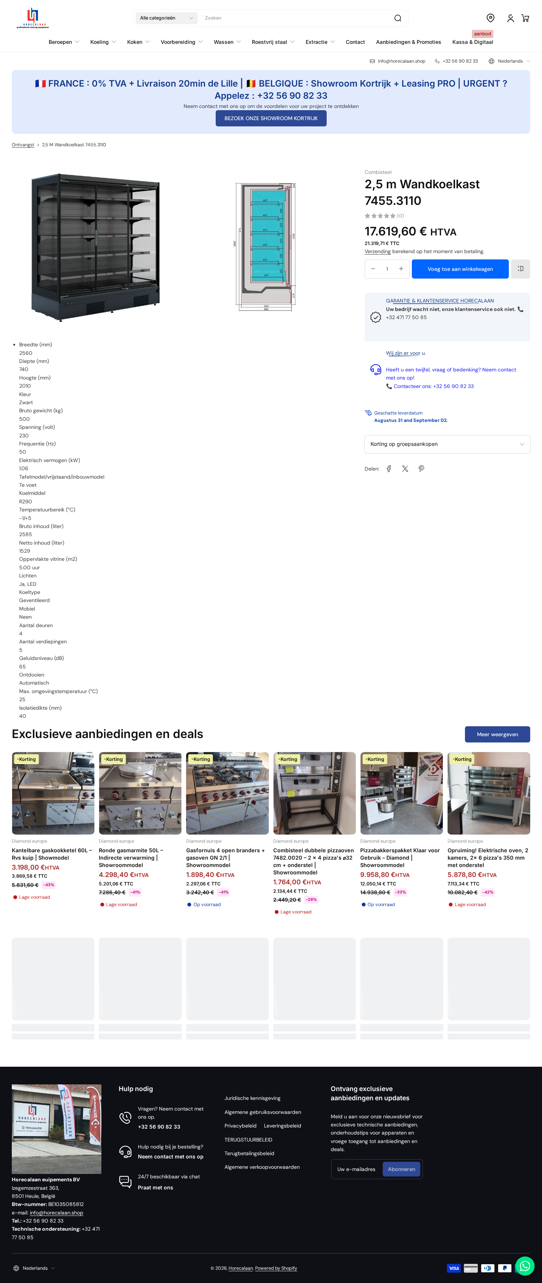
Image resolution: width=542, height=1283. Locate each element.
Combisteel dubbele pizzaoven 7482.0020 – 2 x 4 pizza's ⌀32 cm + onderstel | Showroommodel (313, 861)
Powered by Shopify (276, 1268)
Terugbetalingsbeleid (249, 1153)
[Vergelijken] (520, 268)
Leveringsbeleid (282, 1125)
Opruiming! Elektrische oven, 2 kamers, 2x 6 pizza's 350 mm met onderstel (488, 857)
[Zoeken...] (398, 18)
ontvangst (23, 145)
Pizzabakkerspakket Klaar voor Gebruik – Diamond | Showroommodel (400, 857)
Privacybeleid (241, 1125)
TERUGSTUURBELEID (248, 1139)
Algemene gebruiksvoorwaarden (263, 1112)
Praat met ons (155, 1187)
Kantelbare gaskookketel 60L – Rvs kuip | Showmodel (52, 854)
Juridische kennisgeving (253, 1098)
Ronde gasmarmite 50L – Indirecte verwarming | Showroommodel (131, 857)
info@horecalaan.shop (56, 1212)
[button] (167, 18)
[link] (389, 468)
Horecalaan (241, 1268)
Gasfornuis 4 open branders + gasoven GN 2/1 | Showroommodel (225, 857)
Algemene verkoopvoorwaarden (262, 1167)
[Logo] (32, 18)
